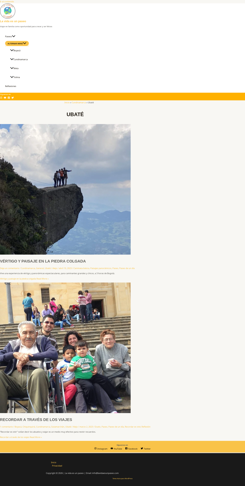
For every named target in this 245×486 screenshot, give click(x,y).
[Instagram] (1, 98)
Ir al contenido (7, 1)
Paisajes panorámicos (100, 268)
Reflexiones (10, 86)
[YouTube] (5, 98)
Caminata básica (81, 268)
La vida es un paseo (13, 21)
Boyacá (17, 50)
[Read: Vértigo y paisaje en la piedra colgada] (65, 253)
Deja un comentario (9, 268)
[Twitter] (12, 98)
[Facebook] (9, 98)
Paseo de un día (127, 268)
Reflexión (146, 426)
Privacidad (57, 465)
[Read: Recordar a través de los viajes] (65, 412)
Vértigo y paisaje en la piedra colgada (43, 261)
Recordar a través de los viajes (36, 420)
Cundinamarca (21, 59)
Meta (16, 68)
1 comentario (6, 426)
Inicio (67, 102)
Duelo (98, 426)
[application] (13, 36)
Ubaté (48, 268)
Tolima (17, 77)
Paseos (8, 36)
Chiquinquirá (29, 426)
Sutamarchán (57, 426)
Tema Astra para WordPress (123, 478)
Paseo (115, 268)
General (40, 268)
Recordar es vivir (132, 426)
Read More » (24, 278)
